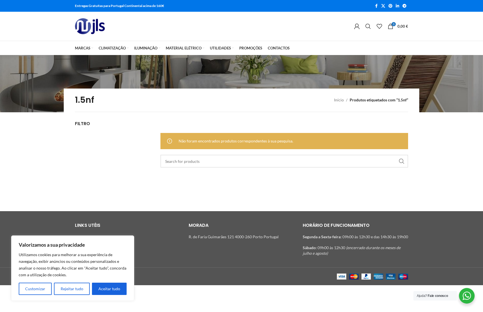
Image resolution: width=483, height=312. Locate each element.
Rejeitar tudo (72, 288)
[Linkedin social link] (397, 6)
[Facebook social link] (376, 6)
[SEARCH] (401, 161)
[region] (72, 268)
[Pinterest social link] (390, 6)
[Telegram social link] (404, 6)
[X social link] (383, 6)
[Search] (368, 26)
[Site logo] (90, 26)
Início (339, 99)
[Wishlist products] (379, 26)
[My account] (357, 26)
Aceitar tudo (109, 288)
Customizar (35, 288)
